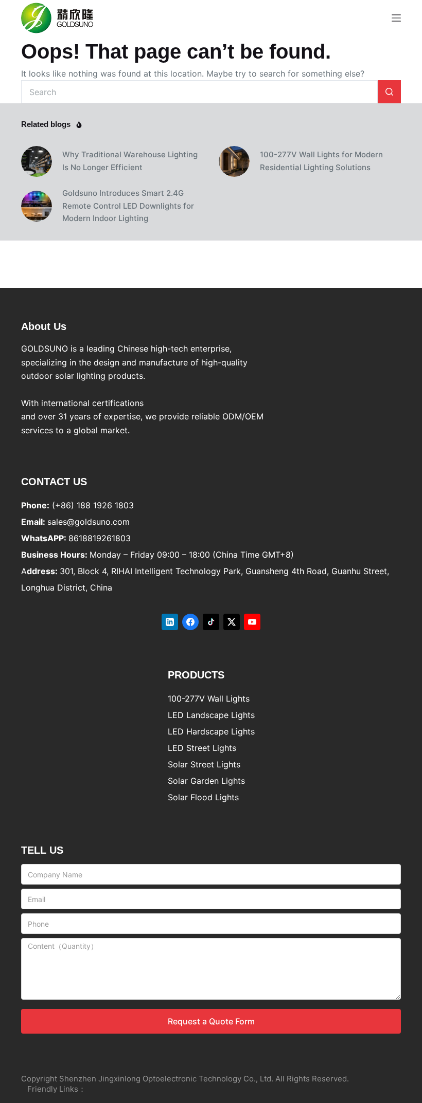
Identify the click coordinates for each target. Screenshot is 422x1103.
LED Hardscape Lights (211, 731)
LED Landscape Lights (211, 715)
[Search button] (389, 91)
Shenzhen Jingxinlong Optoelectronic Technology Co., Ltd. (166, 1078)
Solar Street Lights (204, 764)
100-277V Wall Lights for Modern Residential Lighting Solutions (321, 161)
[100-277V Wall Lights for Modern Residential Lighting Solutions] (234, 161)
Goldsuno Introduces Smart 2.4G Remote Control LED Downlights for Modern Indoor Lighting (128, 206)
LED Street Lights (202, 748)
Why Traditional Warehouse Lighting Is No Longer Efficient (130, 161)
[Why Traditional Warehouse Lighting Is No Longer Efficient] (36, 161)
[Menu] (396, 18)
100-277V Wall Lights (209, 698)
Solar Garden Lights (206, 781)
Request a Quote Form (211, 1021)
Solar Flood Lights (203, 797)
